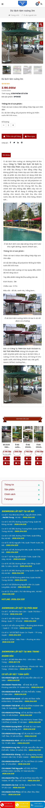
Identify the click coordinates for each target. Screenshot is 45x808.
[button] (41, 24)
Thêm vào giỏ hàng (13, 136)
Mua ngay (31, 136)
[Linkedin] (18, 142)
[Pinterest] (21, 142)
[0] (37, 4)
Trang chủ (15, 15)
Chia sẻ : (5, 143)
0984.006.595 (24, 587)
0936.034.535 (29, 517)
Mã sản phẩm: (7, 97)
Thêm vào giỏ (8, 458)
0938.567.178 (14, 662)
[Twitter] (14, 142)
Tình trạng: (6, 93)
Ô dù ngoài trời (30, 15)
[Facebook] (10, 142)
